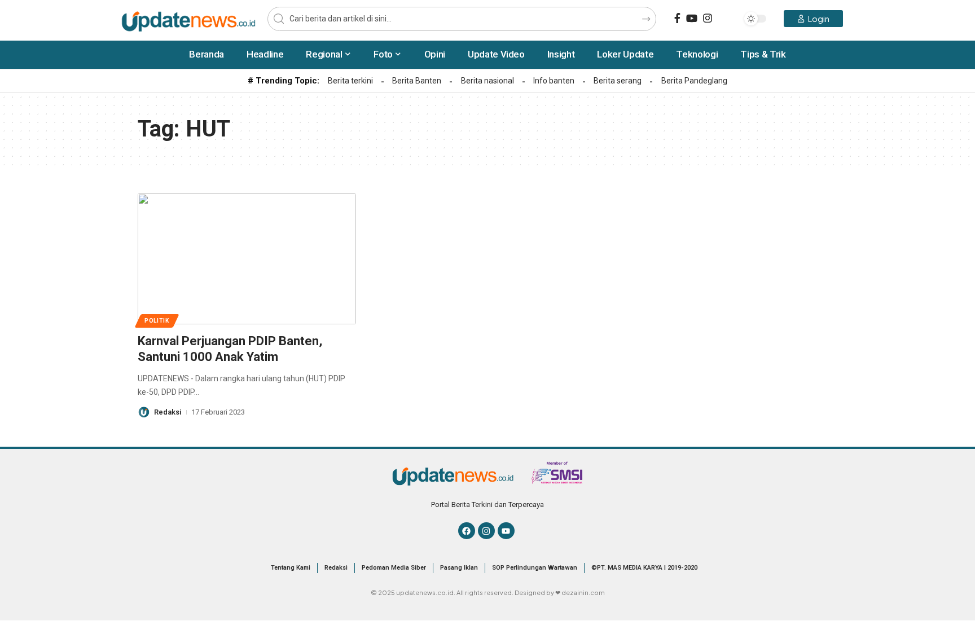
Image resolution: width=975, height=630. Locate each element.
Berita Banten (416, 81)
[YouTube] (691, 18)
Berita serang (618, 81)
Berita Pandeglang (694, 81)
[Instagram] (707, 18)
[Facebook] (677, 18)
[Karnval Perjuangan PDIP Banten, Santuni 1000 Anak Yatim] (247, 258)
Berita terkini (350, 81)
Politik (156, 321)
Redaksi (168, 412)
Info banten (553, 81)
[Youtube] (506, 530)
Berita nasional (487, 81)
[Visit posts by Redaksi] (144, 412)
